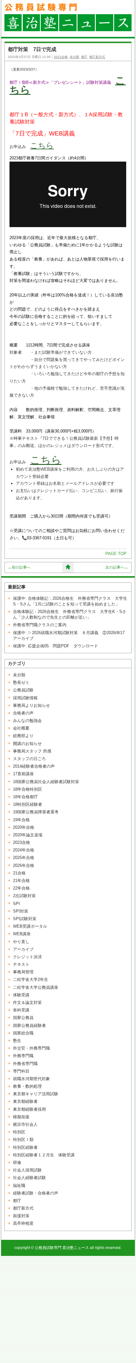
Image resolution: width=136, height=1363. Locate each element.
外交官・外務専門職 (31, 1048)
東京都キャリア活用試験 (35, 1093)
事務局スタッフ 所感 (32, 751)
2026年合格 (23, 865)
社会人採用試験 (27, 1170)
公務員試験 (23, 690)
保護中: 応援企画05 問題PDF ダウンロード (55, 646)
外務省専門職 (25, 1063)
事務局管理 (23, 972)
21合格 (19, 873)
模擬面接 (21, 1116)
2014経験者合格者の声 (34, 766)
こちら (42, 145)
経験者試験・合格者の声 (35, 1193)
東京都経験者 (25, 1101)
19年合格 (21, 819)
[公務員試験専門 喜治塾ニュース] (67, 29)
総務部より (23, 735)
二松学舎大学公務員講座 (35, 987)
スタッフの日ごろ (29, 758)
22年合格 (21, 888)
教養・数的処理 (27, 1086)
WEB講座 (22, 933)
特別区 (19, 1132)
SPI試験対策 (24, 918)
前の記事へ (19, 567)
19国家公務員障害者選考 (36, 812)
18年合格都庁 (25, 796)
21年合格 (21, 880)
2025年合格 (23, 857)
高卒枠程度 (23, 1223)
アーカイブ (23, 949)
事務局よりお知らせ (31, 705)
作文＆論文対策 (27, 1002)
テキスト (21, 964)
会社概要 (21, 728)
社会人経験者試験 (29, 1177)
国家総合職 (23, 1033)
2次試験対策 (24, 895)
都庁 (84, 57)
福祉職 (19, 1185)
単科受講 (21, 1010)
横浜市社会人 (25, 1124)
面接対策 (21, 1215)
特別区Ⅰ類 (23, 1139)
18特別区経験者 (27, 804)
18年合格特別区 (27, 789)
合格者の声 (23, 713)
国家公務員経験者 (29, 1025)
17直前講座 (23, 773)
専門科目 (21, 1071)
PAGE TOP (115, 553)
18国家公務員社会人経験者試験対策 (46, 781)
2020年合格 (23, 827)
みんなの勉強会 (27, 720)
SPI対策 (20, 911)
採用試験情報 (25, 698)
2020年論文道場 (27, 835)
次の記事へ (116, 567)
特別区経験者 (25, 1147)
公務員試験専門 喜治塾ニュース (62, 1248)
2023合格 (61, 57)
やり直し (21, 941)
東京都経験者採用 (29, 1109)
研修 (17, 1162)
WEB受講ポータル (30, 926)
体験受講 (21, 995)
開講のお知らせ (27, 743)
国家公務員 (23, 1017)
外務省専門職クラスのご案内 (39, 624)
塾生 (17, 1040)
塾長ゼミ (21, 682)
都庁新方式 (97, 57)
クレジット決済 (27, 956)
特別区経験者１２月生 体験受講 (44, 1155)
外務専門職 (23, 1055)
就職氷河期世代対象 (31, 1078)
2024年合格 (23, 850)
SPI (16, 903)
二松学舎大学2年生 (30, 979)
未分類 (74, 57)
